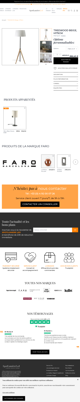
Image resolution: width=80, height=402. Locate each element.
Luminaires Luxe (15, 9)
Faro (3, 151)
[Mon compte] (74, 10)
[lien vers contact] (69, 10)
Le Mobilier (48, 9)
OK (75, 230)
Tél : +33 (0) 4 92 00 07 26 (40, 193)
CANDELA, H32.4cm (44, 170)
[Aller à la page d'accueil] (36, 11)
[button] (53, 156)
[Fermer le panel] (78, 379)
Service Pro (65, 9)
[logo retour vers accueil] (11, 367)
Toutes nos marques (40, 283)
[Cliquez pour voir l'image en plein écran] (20, 46)
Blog (66, 375)
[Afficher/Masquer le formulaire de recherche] (71, 10)
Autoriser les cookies (13, 398)
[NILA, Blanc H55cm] (14, 118)
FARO (63, 36)
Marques (59, 8)
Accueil (4, 20)
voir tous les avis (40, 352)
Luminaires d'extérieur (8, 9)
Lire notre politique (8, 392)
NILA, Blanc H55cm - (9, 131)
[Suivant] (46, 65)
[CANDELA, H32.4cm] (48, 161)
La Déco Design (53, 10)
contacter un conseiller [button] (40, 204)
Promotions (22, 8)
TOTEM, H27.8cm (59, 170)
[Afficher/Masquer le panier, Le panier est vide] (77, 10)
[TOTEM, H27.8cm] (63, 161)
